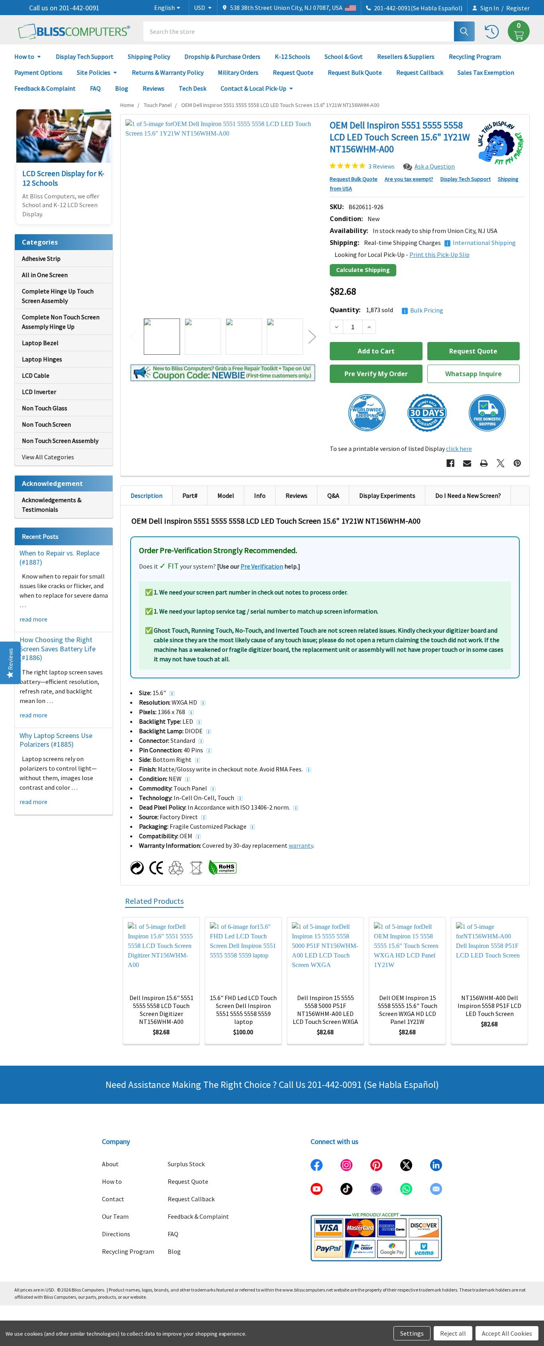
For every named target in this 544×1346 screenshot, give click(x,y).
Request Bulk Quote (355, 72)
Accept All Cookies (507, 1333)
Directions (116, 1234)
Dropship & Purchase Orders (222, 56)
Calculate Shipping (363, 270)
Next (312, 336)
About (110, 1164)
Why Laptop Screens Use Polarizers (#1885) (56, 740)
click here (459, 449)
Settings (412, 1333)
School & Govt (344, 56)
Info (260, 495)
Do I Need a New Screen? (468, 495)
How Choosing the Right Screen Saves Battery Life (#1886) (58, 648)
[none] (222, 216)
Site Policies (93, 72)
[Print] (484, 463)
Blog (121, 88)
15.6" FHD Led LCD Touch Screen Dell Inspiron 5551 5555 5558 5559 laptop (243, 1010)
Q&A (333, 495)
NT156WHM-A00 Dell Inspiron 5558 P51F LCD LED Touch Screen (489, 1006)
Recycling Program (475, 56)
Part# (190, 495)
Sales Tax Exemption (486, 72)
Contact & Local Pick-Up (253, 88)
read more (33, 619)
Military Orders (238, 72)
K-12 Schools (292, 56)
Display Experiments (387, 495)
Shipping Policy (149, 56)
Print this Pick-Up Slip (439, 254)
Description (146, 495)
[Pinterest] (517, 463)
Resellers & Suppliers (405, 56)
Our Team (115, 1216)
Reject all (453, 1333)
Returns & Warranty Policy (168, 72)
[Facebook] (450, 463)
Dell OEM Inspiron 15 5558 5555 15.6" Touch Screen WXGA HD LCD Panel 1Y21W (407, 1010)
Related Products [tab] (154, 901)
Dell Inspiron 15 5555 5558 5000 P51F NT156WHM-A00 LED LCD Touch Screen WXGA (325, 1010)
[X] (500, 463)
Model (225, 495)
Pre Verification (262, 566)
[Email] (467, 463)
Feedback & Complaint (45, 88)
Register (518, 8)
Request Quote (293, 72)
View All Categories (48, 457)
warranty (301, 845)
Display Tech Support (84, 56)
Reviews (153, 88)
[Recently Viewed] (493, 31)
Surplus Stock (186, 1164)
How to (24, 56)
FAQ (95, 88)
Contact (113, 1199)
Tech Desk (192, 88)
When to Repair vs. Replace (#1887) (60, 557)
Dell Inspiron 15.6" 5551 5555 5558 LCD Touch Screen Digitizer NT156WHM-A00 (161, 1010)
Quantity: (386, 310)
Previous (133, 336)
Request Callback (419, 72)
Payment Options (38, 72)
